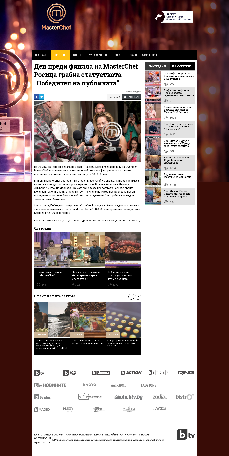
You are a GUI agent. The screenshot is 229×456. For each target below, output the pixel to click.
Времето (118, 385)
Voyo (89, 385)
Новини (61, 55)
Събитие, (74, 220)
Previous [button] (131, 296)
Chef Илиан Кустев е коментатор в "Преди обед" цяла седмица (177, 143)
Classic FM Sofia (138, 409)
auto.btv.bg (128, 397)
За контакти (42, 437)
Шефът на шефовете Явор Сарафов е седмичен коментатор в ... (179, 94)
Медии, (51, 220)
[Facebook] (36, 96)
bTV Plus (48, 397)
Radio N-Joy (78, 409)
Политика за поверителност (84, 434)
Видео (78, 55)
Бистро (185, 397)
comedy (77, 371)
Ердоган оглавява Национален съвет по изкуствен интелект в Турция (120, 344)
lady (163, 371)
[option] (52, 328)
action (135, 371)
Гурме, (84, 220)
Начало (42, 55)
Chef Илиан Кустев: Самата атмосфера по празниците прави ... (177, 194)
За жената (149, 385)
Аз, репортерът (90, 396)
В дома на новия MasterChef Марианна (177, 176)
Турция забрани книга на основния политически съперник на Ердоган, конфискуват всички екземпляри (51, 345)
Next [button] (138, 296)
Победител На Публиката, (124, 220)
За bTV (38, 434)
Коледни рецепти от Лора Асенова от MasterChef (176, 160)
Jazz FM (159, 408)
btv (48, 371)
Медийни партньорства (121, 434)
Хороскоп (163, 396)
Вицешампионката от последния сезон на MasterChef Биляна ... (177, 110)
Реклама (144, 434)
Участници (99, 55)
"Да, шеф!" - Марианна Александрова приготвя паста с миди (179, 76)
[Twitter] (41, 96)
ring (186, 371)
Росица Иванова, (99, 220)
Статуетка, (62, 220)
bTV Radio (48, 409)
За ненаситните (144, 55)
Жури (120, 55)
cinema (106, 371)
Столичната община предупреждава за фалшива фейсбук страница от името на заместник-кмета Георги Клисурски (87, 347)
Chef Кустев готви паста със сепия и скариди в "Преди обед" (178, 126)
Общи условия (53, 434)
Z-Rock (108, 409)
